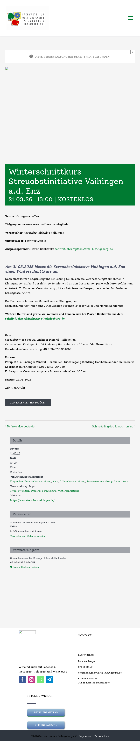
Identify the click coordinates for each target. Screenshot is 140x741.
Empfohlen (16, 481)
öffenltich (24, 490)
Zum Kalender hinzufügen (28, 402)
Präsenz (35, 490)
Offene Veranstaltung (72, 481)
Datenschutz (101, 736)
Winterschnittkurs (68, 490)
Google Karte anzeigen (26, 567)
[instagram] (31, 679)
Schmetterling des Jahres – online (112, 426)
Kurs (55, 481)
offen (13, 490)
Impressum (85, 736)
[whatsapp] (40, 679)
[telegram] (49, 679)
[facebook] (22, 679)
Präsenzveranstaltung (100, 481)
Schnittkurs (121, 481)
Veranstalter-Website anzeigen (28, 536)
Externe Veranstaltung (37, 481)
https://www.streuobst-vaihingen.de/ (32, 500)
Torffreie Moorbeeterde (20, 426)
